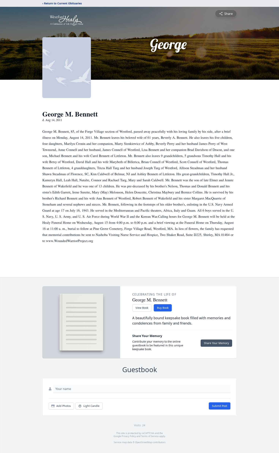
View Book (142, 308)
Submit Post (219, 406)
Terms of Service (150, 436)
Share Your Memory (216, 343)
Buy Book (163, 308)
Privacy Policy (129, 436)
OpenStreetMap (143, 442)
